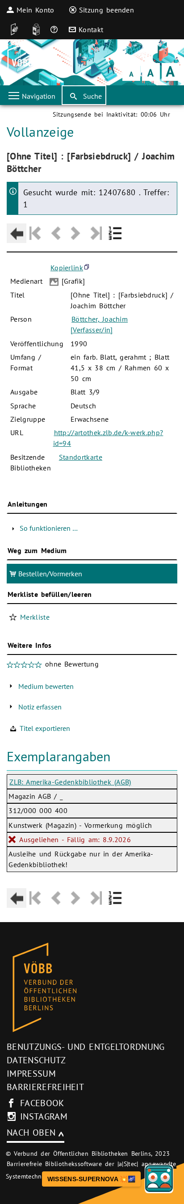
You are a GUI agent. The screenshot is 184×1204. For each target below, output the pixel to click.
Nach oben (31, 1132)
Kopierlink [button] (66, 267)
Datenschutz (36, 1060)
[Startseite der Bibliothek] (19, 62)
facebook (42, 1103)
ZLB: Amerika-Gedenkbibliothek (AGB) (70, 781)
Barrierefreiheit (45, 1087)
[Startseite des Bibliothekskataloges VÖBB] (92, 988)
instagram (43, 1116)
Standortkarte (80, 457)
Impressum (31, 1073)
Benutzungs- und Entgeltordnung (86, 1047)
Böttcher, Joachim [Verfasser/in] (99, 324)
